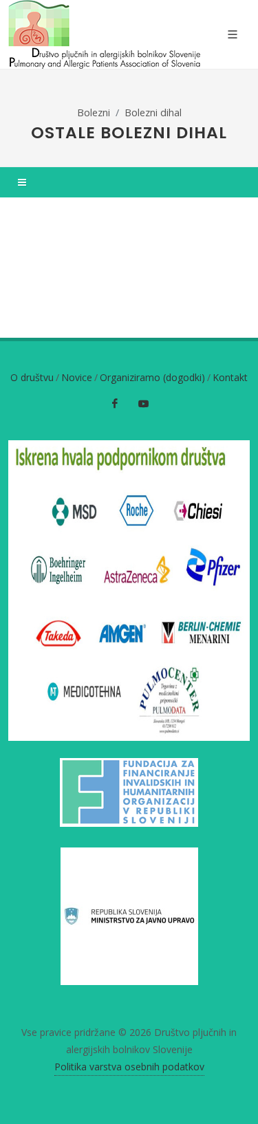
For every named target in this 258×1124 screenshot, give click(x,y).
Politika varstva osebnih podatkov (129, 1066)
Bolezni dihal (153, 112)
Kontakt (230, 377)
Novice (76, 377)
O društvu (32, 377)
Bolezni (93, 112)
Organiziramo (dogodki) (152, 377)
